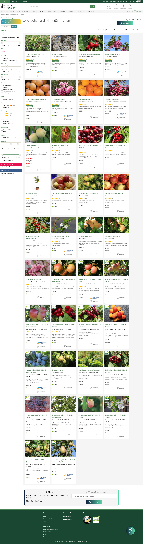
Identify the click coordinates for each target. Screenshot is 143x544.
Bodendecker (42, 11)
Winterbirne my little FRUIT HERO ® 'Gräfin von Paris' (63, 461)
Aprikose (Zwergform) (85, 99)
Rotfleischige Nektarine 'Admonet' (89, 370)
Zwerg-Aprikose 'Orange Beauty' (36, 99)
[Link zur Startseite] (8, 6)
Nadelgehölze (52, 11)
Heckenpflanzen (26, 11)
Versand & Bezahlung (116, 1)
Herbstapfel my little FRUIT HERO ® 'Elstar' (90, 280)
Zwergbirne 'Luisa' (57, 370)
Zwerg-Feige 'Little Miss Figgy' (35, 54)
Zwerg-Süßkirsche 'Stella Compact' (89, 54)
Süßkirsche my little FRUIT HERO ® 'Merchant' (90, 326)
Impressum (46, 537)
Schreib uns (68, 516)
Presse (45, 524)
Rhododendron (79, 11)
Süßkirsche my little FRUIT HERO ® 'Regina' (116, 371)
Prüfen (14, 26)
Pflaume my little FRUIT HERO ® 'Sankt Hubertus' (36, 371)
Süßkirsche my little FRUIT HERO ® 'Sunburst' (90, 146)
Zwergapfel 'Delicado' (85, 236)
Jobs (44, 521)
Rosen (34, 11)
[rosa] (4, 51)
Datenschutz (46, 526)
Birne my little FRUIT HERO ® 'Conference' (35, 461)
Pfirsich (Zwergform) (58, 99)
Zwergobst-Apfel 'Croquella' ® (88, 193)
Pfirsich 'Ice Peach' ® (32, 145)
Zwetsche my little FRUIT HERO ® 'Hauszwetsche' (62, 416)
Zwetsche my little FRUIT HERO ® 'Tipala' (89, 416)
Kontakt (125, 1)
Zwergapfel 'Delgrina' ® (112, 236)
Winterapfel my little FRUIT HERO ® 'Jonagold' (116, 280)
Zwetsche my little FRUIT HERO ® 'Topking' (115, 416)
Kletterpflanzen (62, 11)
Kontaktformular (6, 166)
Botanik (25, 1)
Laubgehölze (4, 11)
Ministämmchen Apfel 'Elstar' (114, 193)
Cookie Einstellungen (48, 531)
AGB (44, 534)
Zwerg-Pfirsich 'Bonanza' (113, 54)
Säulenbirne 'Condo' (32, 193)
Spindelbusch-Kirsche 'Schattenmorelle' (32, 237)
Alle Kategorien (6, 33)
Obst (18, 11)
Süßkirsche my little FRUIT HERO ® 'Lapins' (63, 326)
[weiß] (2, 51)
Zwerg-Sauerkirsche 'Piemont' (61, 236)
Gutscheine (105, 1)
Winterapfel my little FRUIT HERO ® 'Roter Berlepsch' (37, 326)
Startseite (3, 14)
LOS (92, 6)
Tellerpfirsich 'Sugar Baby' (60, 145)
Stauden (12, 11)
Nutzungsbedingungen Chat (50, 529)
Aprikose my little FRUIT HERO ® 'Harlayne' (115, 326)
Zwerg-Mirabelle (57, 54)
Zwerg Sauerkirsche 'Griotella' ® (115, 145)
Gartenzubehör (90, 11)
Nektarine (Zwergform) (112, 99)
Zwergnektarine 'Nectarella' (34, 279)
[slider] (2, 43)
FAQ (44, 516)
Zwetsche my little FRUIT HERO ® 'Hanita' (36, 416)
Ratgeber (14, 1)
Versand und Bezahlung (8, 173)
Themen (98, 11)
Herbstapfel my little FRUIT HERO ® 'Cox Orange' (63, 280)
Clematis (71, 11)
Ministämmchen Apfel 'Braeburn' (62, 193)
